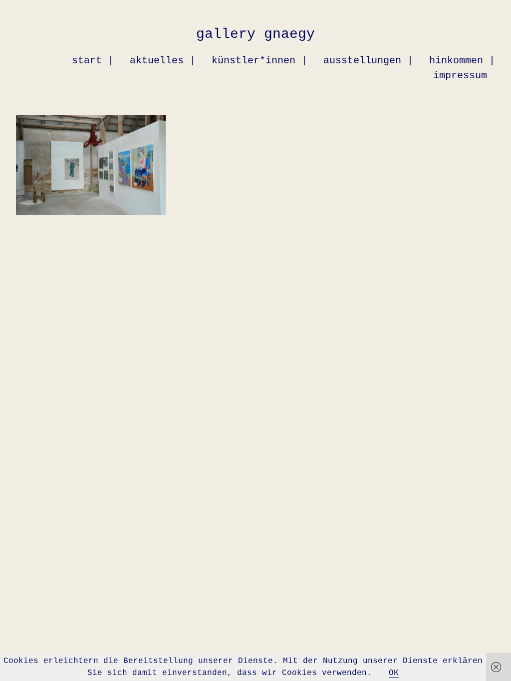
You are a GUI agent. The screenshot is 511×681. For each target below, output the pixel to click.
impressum (460, 75)
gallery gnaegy (255, 34)
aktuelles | (163, 60)
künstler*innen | (259, 60)
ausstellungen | (368, 60)
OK (394, 673)
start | (93, 60)
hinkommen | (462, 60)
